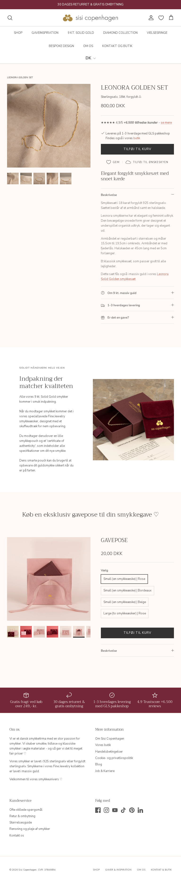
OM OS (88, 46)
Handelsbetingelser (109, 752)
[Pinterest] (132, 810)
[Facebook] (98, 810)
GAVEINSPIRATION (45, 33)
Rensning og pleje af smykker (29, 829)
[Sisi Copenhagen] (90, 18)
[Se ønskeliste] (161, 17)
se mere (166, 123)
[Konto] (150, 18)
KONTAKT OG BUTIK (117, 46)
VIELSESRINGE (157, 33)
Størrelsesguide (20, 822)
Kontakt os (16, 835)
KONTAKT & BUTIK (161, 869)
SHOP (18, 33)
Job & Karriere (105, 771)
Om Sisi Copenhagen (109, 739)
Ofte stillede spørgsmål (25, 810)
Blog (98, 764)
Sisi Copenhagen (27, 869)
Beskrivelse (109, 195)
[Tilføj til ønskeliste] (113, 162)
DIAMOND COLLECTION (120, 33)
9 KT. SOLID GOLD (81, 33)
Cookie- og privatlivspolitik (114, 758)
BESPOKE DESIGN (61, 46)
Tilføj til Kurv (137, 149)
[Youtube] (115, 810)
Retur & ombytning (22, 816)
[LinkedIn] (140, 810)
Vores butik (103, 745)
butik (136, 138)
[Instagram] (106, 810)
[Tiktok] (123, 810)
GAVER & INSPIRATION (118, 869)
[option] (48, 126)
